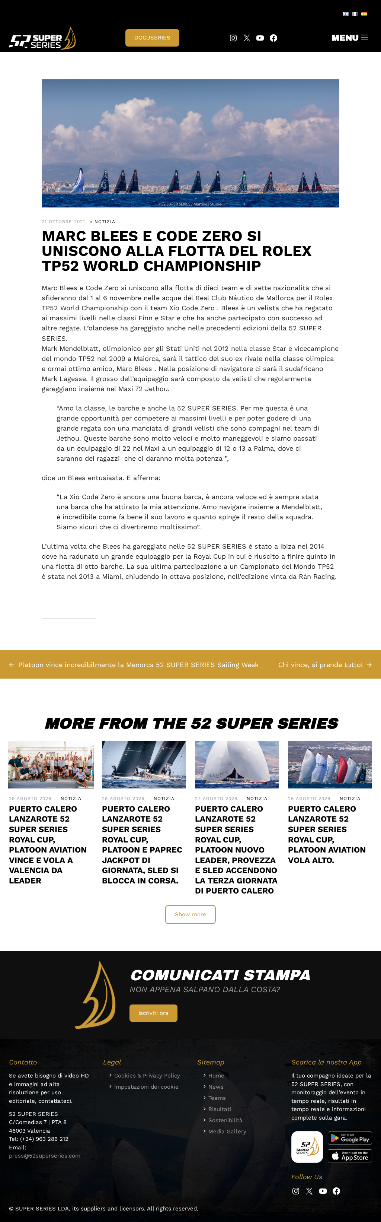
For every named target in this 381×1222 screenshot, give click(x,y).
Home (216, 1075)
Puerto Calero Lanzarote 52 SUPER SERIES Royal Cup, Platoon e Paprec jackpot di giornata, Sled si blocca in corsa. (142, 844)
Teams (217, 1098)
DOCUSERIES (152, 37)
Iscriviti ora (153, 1013)
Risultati (219, 1109)
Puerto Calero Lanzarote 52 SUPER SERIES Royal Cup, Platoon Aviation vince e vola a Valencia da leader (48, 844)
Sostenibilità (225, 1120)
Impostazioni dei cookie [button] (146, 1086)
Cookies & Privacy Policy (147, 1075)
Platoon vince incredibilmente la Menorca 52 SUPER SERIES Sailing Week (138, 665)
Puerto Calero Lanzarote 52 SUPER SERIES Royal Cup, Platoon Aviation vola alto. (327, 834)
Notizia (105, 221)
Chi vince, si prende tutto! (320, 665)
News (216, 1086)
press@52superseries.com (44, 1155)
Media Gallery (227, 1131)
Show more (190, 914)
